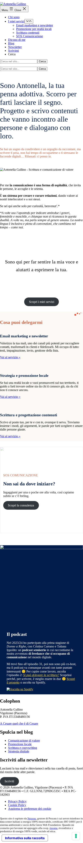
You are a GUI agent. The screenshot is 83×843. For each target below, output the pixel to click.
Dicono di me (16, 39)
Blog (11, 43)
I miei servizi (16, 21)
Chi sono (14, 17)
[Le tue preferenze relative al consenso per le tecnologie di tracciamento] (76, 836)
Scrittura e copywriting (22, 747)
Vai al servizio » (10, 357)
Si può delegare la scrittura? (41, 675)
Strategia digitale (18, 751)
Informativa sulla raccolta (25, 838)
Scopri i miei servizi (41, 302)
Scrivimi (13, 50)
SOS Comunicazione (29, 36)
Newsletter (15, 47)
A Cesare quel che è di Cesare (19, 723)
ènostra (53, 828)
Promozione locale (20, 744)
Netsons (31, 818)
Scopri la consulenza (21, 505)
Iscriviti (9, 781)
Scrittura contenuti (27, 32)
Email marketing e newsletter (34, 25)
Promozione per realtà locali (34, 29)
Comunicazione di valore (24, 740)
